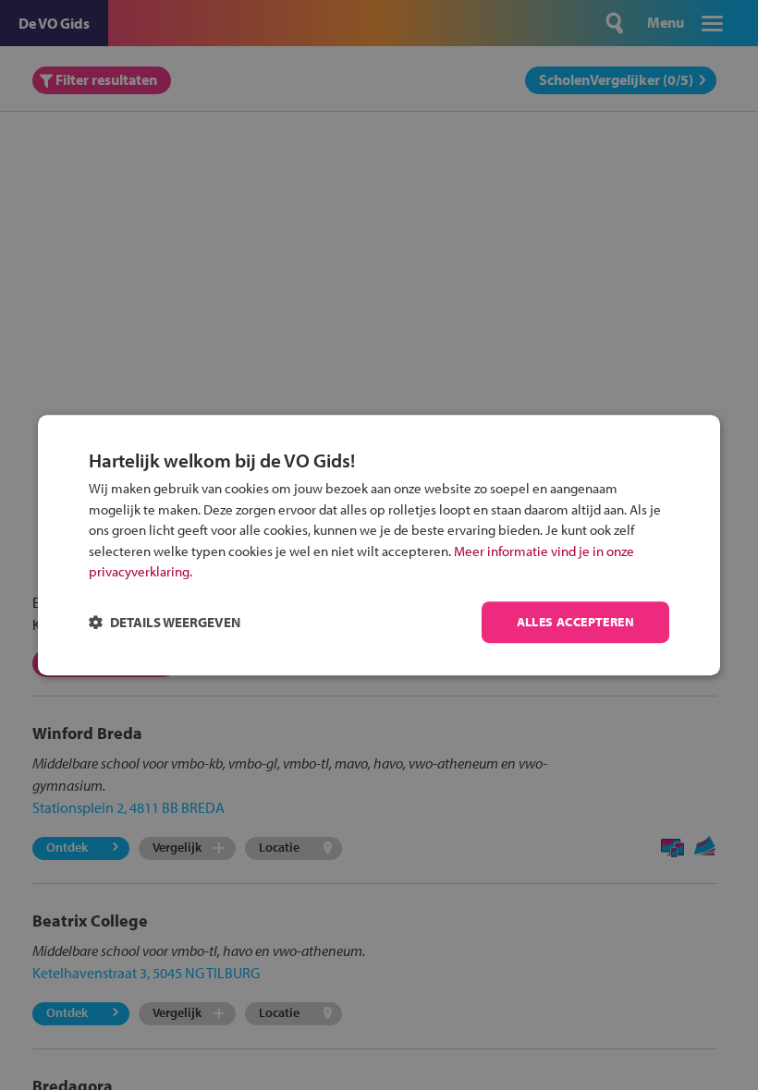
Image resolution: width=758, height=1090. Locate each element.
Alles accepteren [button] (575, 621)
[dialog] (379, 545)
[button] (164, 622)
